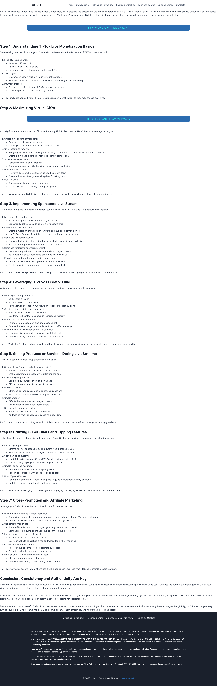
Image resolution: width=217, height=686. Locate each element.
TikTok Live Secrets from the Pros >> (109, 118)
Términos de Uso (146, 5)
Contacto (180, 5)
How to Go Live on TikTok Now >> (108, 27)
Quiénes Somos (165, 5)
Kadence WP (128, 678)
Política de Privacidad (103, 5)
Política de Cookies (125, 5)
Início (71, 5)
